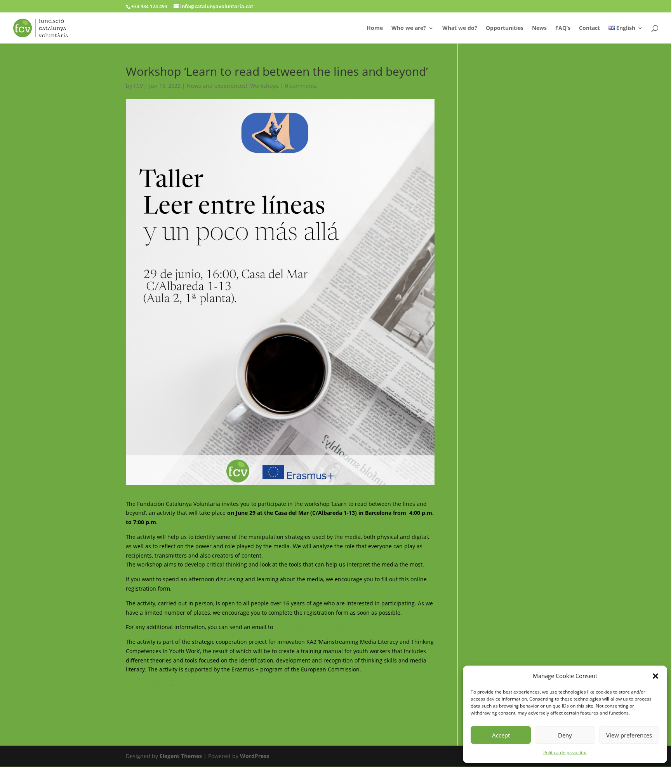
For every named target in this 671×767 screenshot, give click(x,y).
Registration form (148, 684)
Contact (589, 28)
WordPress (254, 756)
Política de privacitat (565, 752)
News (539, 28)
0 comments (301, 85)
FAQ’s (562, 28)
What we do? (459, 28)
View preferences (629, 735)
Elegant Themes (181, 756)
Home (375, 28)
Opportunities (504, 28)
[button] (655, 676)
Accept (501, 735)
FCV (138, 85)
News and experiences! (217, 85)
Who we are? (408, 28)
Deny (565, 735)
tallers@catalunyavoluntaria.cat (316, 627)
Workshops (264, 85)
